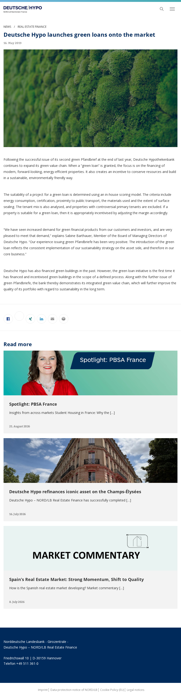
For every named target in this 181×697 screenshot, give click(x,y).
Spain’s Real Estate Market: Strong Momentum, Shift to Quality (76, 579)
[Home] (21, 9)
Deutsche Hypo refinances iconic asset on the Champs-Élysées (75, 491)
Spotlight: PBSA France (33, 404)
